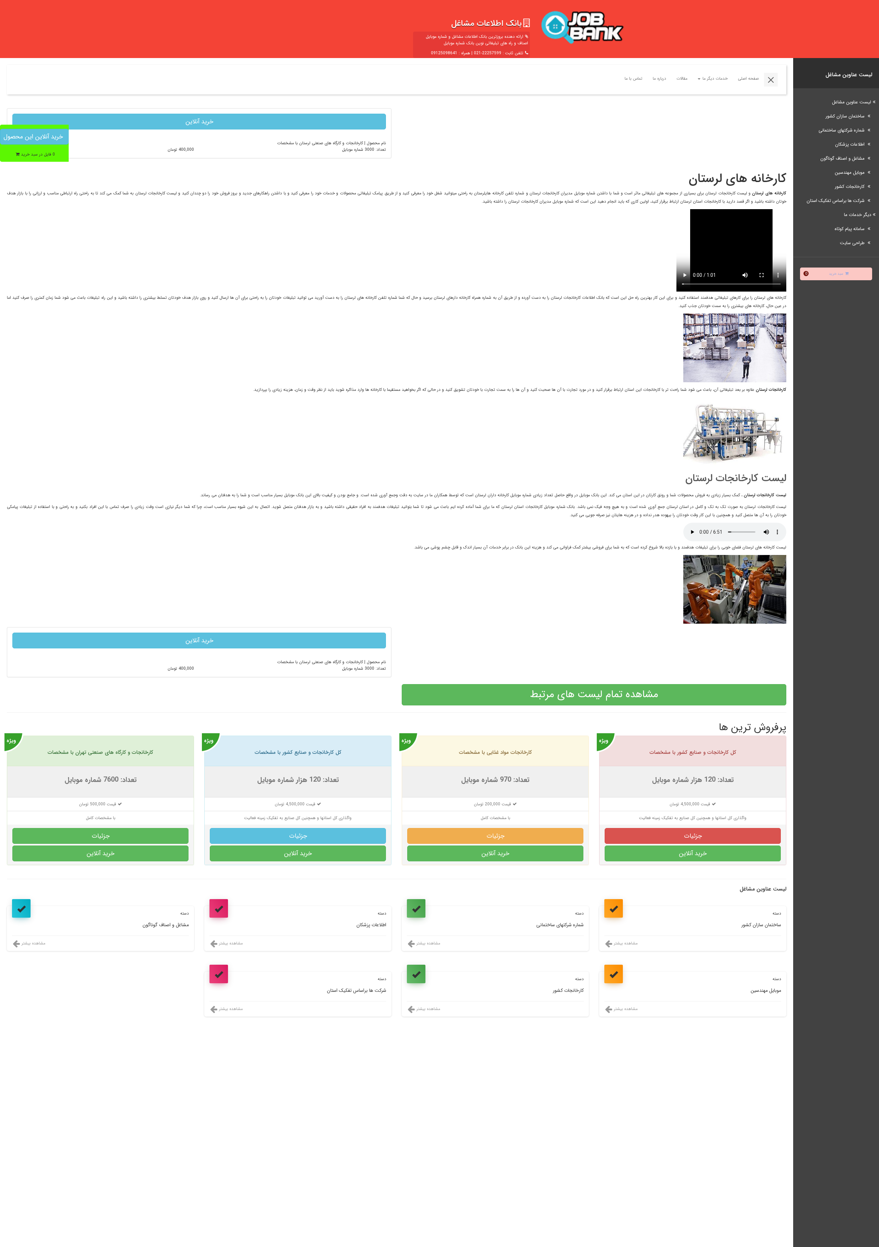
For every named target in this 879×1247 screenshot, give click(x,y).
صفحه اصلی (748, 78)
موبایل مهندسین (850, 172)
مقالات (681, 78)
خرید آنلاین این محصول (33, 136)
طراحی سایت (853, 243)
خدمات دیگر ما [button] (714, 78)
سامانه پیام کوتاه (850, 229)
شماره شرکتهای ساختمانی (842, 130)
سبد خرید (824, 274)
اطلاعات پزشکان (850, 144)
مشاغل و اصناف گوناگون (843, 158)
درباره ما (659, 78)
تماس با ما (633, 78)
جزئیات (693, 836)
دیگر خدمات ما (857, 214)
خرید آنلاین (199, 121)
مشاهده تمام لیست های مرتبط (594, 695)
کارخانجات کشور (850, 186)
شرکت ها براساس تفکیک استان (836, 200)
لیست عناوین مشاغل (851, 102)
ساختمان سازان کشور (845, 116)
